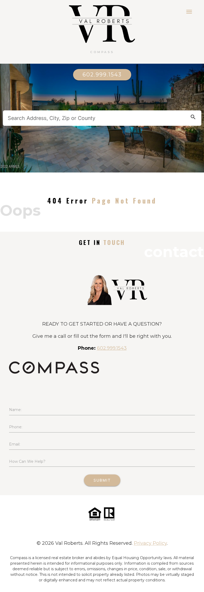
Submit (102, 480)
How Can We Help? (27, 461)
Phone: (15, 427)
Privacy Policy (150, 543)
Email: (14, 444)
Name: (15, 409)
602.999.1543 (102, 74)
